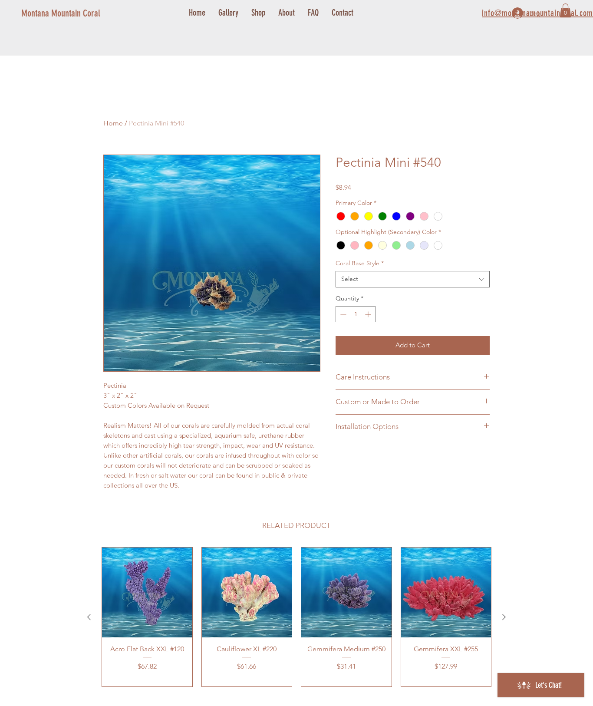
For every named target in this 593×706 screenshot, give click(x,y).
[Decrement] (342, 314)
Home (113, 123)
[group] (296, 617)
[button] (565, 10)
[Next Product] (504, 617)
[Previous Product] (89, 617)
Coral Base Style (360, 263)
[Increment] (368, 314)
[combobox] (413, 279)
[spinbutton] (355, 314)
